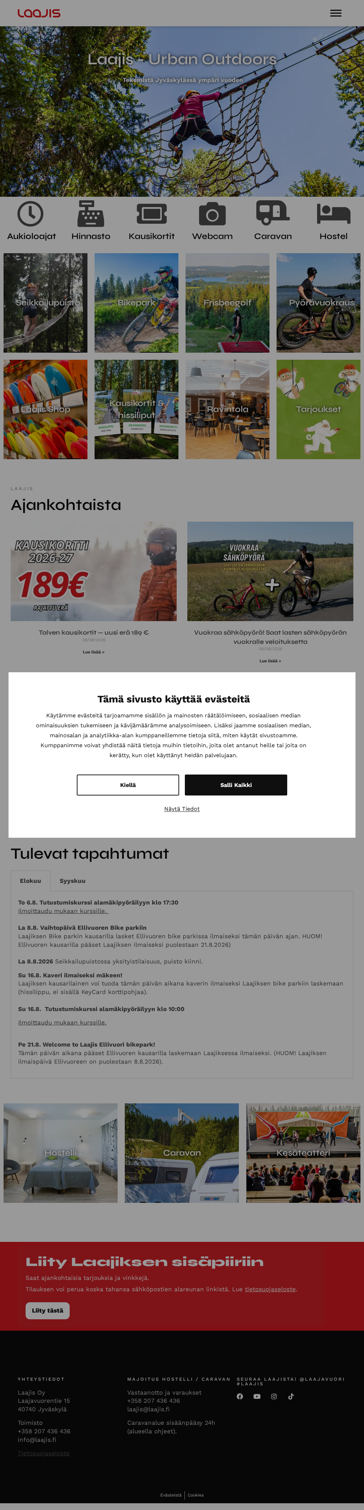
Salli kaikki (236, 785)
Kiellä (128, 785)
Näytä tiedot (182, 808)
